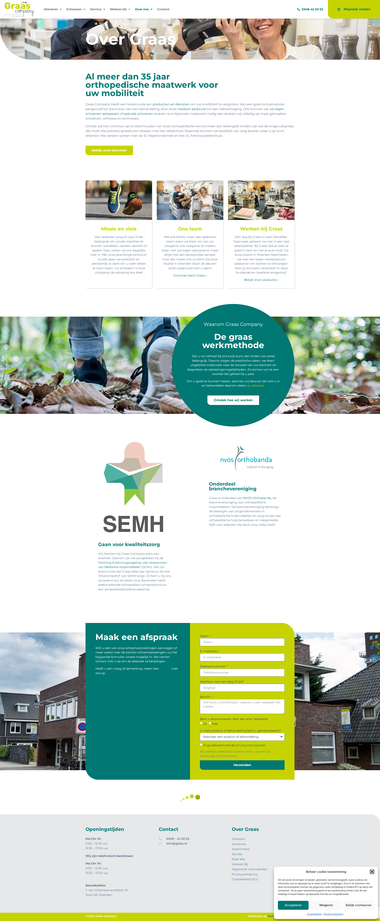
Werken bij (118, 9)
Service (95, 9)
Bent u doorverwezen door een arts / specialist (234, 718)
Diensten (51, 9)
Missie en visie (119, 229)
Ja (205, 723)
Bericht (205, 696)
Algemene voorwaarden (249, 869)
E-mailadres (209, 651)
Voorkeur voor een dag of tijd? (222, 681)
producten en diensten (171, 104)
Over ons (142, 9)
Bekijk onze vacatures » (261, 280)
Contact (163, 9)
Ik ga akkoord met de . (234, 745)
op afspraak (255, 385)
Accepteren (293, 905)
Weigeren (326, 905)
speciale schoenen (138, 114)
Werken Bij (240, 864)
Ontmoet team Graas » (190, 275)
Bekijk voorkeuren (358, 905)
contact (165, 668)
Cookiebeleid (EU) (245, 879)
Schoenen (74, 9)
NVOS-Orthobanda (257, 498)
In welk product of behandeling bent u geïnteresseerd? (240, 730)
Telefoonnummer (213, 666)
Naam (205, 635)
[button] (372, 872)
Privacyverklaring (333, 914)
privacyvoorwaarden (251, 745)
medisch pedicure (191, 109)
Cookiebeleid (314, 914)
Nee (215, 723)
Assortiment (241, 849)
